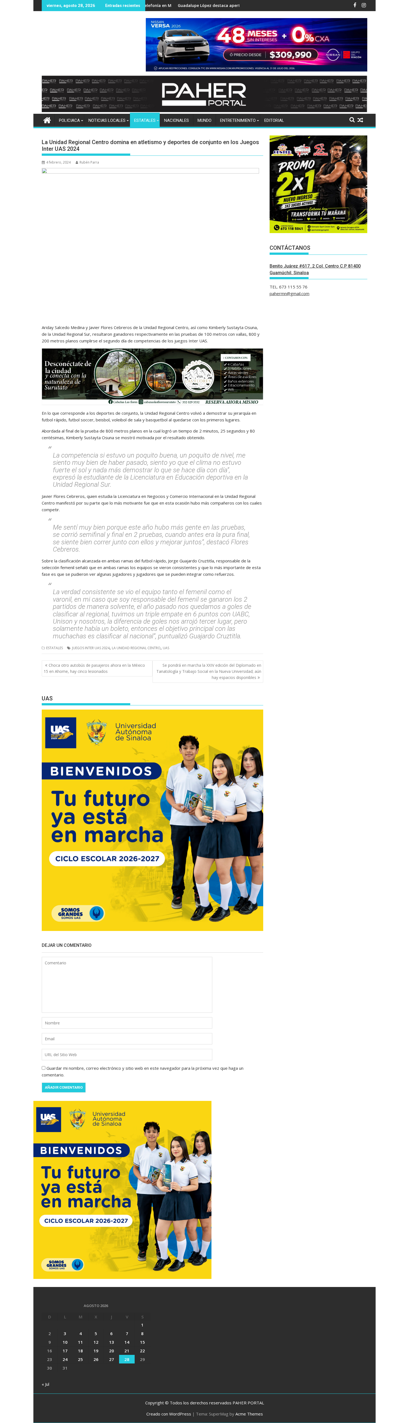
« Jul (45, 1384)
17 (65, 1350)
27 (111, 1359)
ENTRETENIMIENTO (238, 120)
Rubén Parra (89, 162)
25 (80, 1359)
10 (65, 1342)
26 (95, 1359)
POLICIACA (69, 120)
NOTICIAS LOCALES (106, 120)
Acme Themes (249, 1414)
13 (111, 1342)
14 (126, 1342)
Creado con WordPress (168, 1414)
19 (95, 1350)
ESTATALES (145, 120)
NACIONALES (176, 120)
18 (80, 1350)
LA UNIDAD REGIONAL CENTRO (136, 648)
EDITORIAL (274, 120)
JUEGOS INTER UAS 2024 (91, 648)
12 (95, 1342)
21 (126, 1350)
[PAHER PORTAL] (47, 119)
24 (65, 1359)
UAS (166, 648)
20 (111, 1350)
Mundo (204, 120)
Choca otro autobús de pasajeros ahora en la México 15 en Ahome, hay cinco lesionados (94, 668)
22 (142, 1350)
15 (142, 1342)
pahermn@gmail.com (289, 293)
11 (80, 1342)
